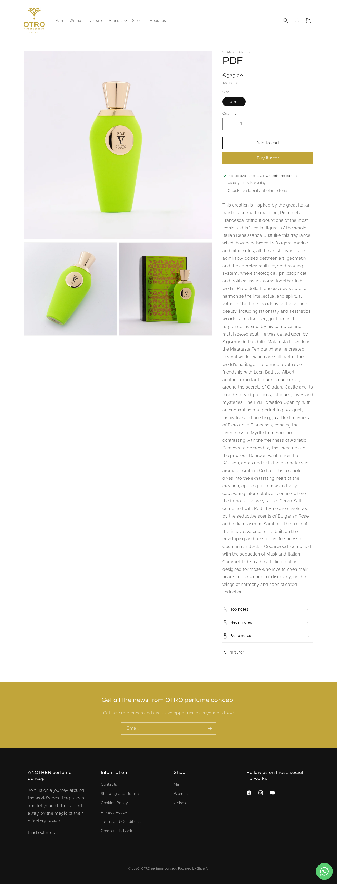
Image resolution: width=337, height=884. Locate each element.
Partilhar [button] (236, 652)
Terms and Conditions (121, 821)
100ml (234, 102)
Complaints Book (116, 831)
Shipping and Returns (121, 794)
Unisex (180, 803)
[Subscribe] (210, 728)
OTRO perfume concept (159, 868)
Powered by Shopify (193, 868)
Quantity (229, 114)
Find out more (42, 832)
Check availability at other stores (258, 191)
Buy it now (268, 158)
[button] (117, 20)
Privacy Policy (114, 812)
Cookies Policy (114, 803)
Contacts (109, 784)
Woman (181, 794)
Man (178, 784)
